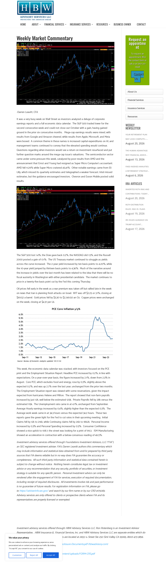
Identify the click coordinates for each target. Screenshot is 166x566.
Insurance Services (80, 24)
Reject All (34, 555)
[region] (33, 547)
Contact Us (139, 76)
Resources (102, 24)
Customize (17, 555)
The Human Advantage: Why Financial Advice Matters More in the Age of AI (137, 153)
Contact (141, 24)
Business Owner (122, 24)
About (35, 24)
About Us (132, 92)
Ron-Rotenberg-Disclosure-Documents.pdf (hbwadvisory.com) (75, 544)
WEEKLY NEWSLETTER (133, 126)
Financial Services (54, 24)
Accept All (50, 555)
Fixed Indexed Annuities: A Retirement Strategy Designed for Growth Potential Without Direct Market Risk (137, 169)
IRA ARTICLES (134, 183)
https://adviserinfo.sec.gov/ (33, 491)
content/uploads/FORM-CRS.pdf (77, 554)
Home (23, 24)
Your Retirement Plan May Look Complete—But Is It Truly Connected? (136, 137)
